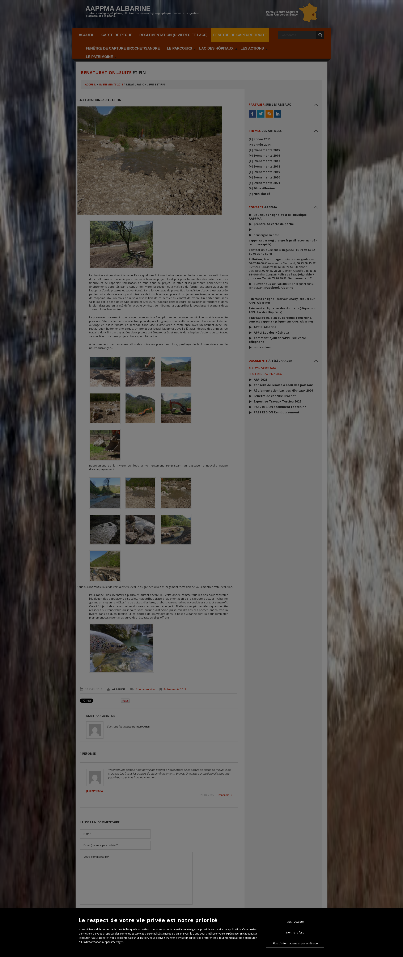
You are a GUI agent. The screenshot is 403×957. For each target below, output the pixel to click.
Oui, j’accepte (295, 921)
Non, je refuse (295, 932)
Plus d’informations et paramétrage (295, 943)
